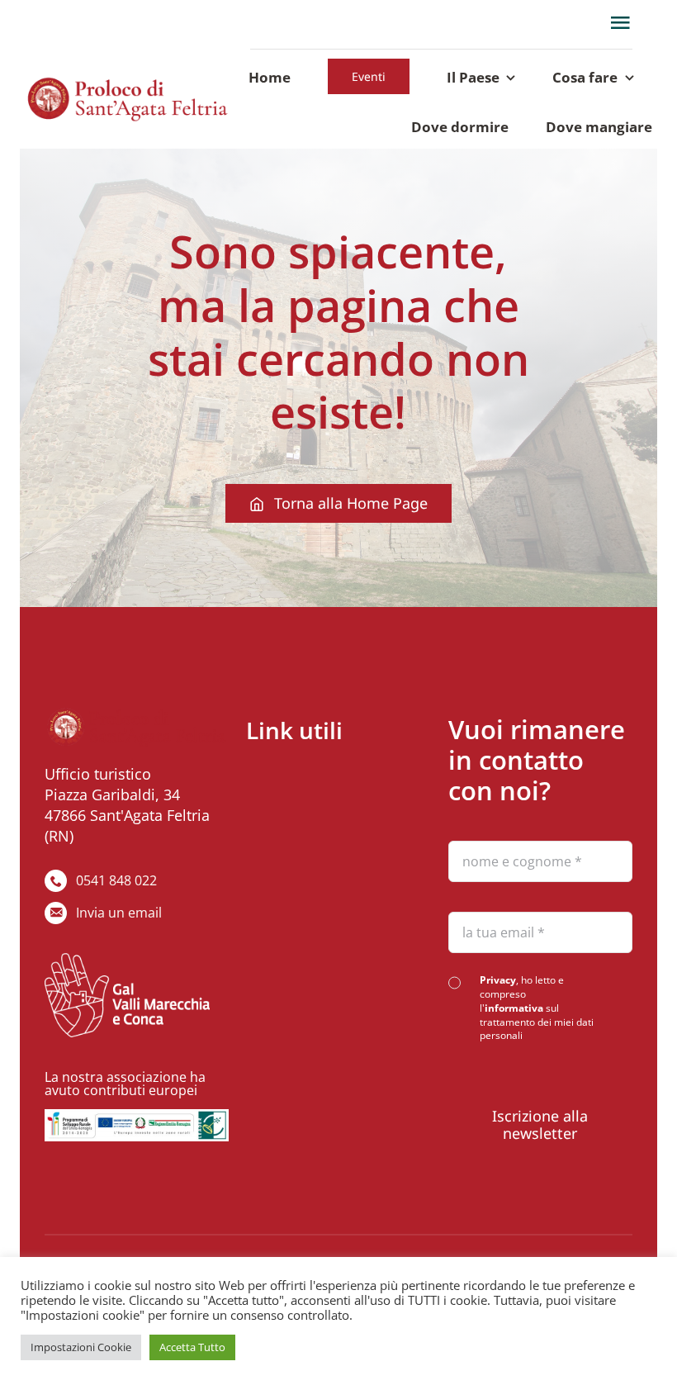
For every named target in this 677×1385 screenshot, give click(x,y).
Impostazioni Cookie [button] (81, 1347)
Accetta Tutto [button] (192, 1347)
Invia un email (119, 913)
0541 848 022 (116, 880)
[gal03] (137, 1116)
